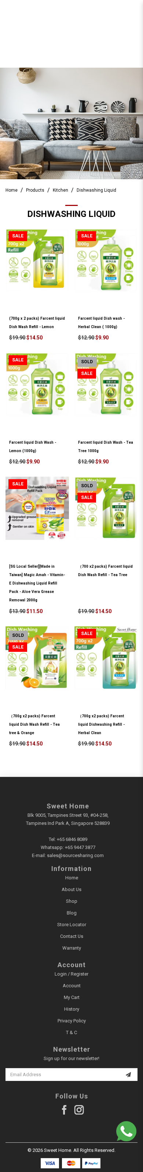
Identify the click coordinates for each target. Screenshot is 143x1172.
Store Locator (71, 924)
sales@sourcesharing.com (75, 855)
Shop (71, 901)
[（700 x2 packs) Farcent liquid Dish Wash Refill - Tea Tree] (106, 508)
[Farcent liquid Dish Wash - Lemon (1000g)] (37, 384)
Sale (17, 235)
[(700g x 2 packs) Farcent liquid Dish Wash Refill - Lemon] (37, 260)
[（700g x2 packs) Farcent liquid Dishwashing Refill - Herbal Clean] (106, 658)
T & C (71, 1032)
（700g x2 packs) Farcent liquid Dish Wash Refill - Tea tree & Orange (34, 724)
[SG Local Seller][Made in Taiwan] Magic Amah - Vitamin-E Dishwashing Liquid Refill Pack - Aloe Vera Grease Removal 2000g (37, 583)
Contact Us (71, 936)
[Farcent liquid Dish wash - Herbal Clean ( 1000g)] (106, 260)
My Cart (72, 997)
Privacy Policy (72, 1020)
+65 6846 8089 (72, 839)
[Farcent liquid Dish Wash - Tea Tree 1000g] (106, 384)
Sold (87, 361)
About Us (71, 889)
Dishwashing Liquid (96, 190)
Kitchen (60, 190)
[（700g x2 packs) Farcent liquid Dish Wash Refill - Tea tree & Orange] (37, 658)
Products (35, 190)
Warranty (71, 948)
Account (72, 985)
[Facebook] (64, 1110)
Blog (72, 913)
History (71, 1009)
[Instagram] (79, 1110)
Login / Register (71, 974)
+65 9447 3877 (80, 847)
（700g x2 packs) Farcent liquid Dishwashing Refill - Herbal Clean (101, 724)
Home (12, 190)
